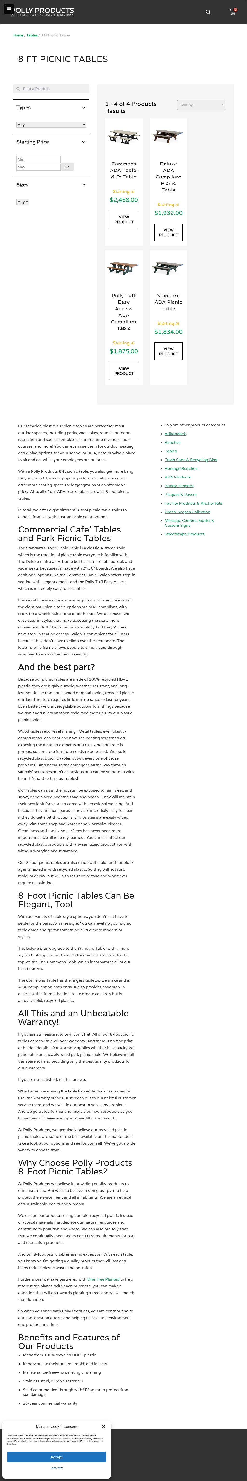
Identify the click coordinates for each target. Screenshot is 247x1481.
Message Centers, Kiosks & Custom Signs (189, 523)
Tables (32, 35)
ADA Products (178, 477)
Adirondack (175, 433)
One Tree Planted (103, 1279)
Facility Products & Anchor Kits (193, 503)
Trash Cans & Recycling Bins (191, 459)
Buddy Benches (179, 485)
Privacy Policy (57, 1468)
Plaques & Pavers (181, 494)
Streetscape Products (185, 534)
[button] (103, 1426)
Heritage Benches (181, 468)
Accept (57, 1457)
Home (18, 35)
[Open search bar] (208, 12)
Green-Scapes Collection (187, 511)
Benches (173, 442)
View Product (124, 219)
